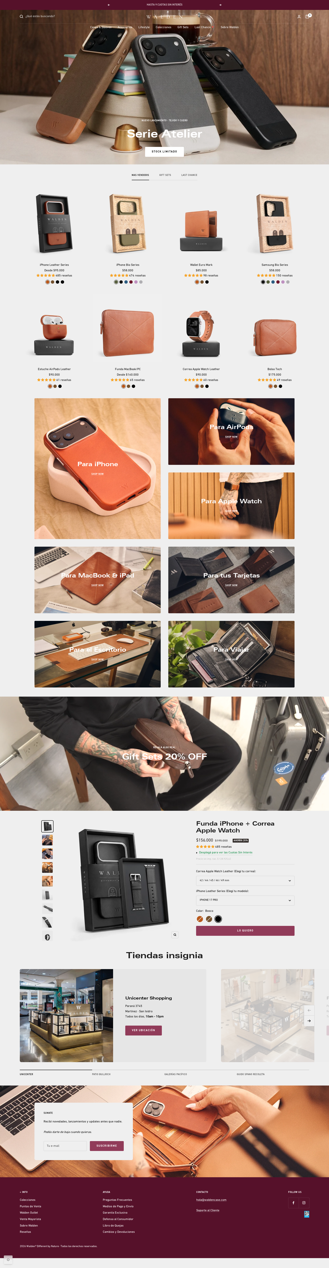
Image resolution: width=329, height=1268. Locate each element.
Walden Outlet (29, 1212)
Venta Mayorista (30, 1219)
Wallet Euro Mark (201, 265)
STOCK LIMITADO (164, 151)
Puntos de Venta (30, 1206)
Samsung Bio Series (275, 265)
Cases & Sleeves (101, 27)
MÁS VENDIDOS (140, 175)
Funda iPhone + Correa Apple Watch (235, 827)
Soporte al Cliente (207, 1210)
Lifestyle (144, 27)
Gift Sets (182, 27)
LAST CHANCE (189, 175)
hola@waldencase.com (211, 1200)
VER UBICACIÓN (143, 1030)
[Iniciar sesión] (299, 16)
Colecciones (163, 27)
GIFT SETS (165, 175)
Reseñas (25, 1232)
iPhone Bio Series (127, 265)
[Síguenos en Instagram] (304, 1203)
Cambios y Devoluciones (119, 1232)
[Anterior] (309, 1010)
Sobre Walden (230, 27)
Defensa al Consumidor (118, 1219)
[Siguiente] (309, 1021)
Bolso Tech (275, 369)
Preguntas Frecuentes (117, 1200)
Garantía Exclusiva (115, 1212)
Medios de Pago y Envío (118, 1206)
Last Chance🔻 (205, 27)
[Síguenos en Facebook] (293, 1203)
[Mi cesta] (307, 16)
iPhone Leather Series (54, 265)
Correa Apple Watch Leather (201, 369)
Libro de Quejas (113, 1225)
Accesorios (125, 27)
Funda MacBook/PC (128, 369)
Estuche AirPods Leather (54, 369)
